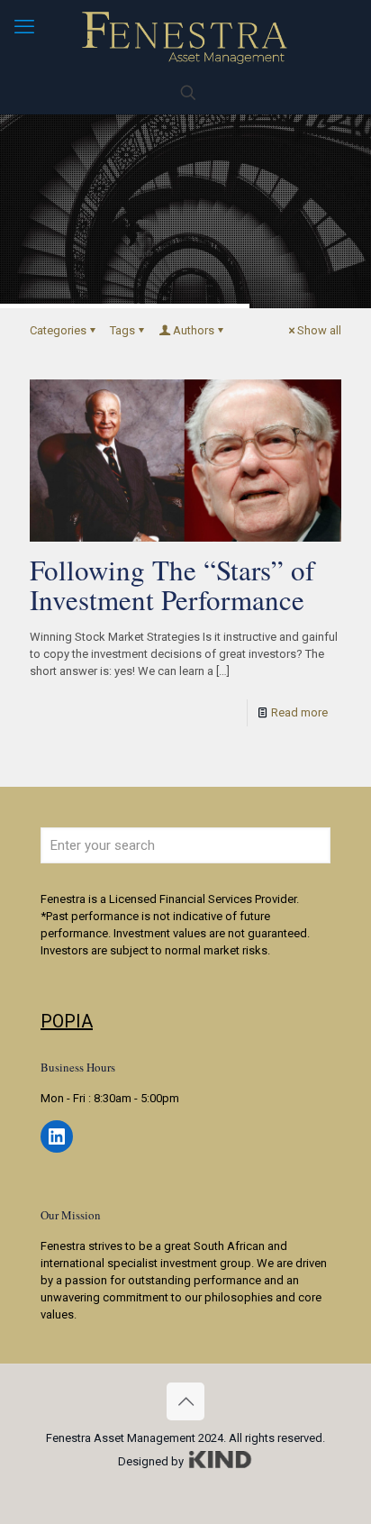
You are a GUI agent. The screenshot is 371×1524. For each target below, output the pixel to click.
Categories (58, 330)
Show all (319, 330)
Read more (299, 712)
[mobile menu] (24, 27)
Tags (122, 330)
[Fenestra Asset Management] (185, 36)
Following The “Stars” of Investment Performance (172, 584)
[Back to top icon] (185, 1401)
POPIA (67, 1021)
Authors (193, 330)
